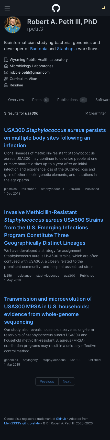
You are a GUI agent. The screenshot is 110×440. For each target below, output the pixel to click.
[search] (7, 8)
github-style (31, 423)
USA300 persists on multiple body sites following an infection (55, 138)
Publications (71, 99)
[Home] (56, 8)
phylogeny (30, 360)
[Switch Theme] (104, 8)
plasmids (10, 189)
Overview (16, 99)
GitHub (61, 419)
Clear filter (97, 113)
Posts (39, 99)
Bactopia (38, 48)
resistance (28, 189)
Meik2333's (12, 423)
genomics (11, 360)
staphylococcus (52, 189)
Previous (47, 381)
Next (67, 381)
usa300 (74, 189)
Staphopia (67, 48)
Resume (16, 85)
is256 (8, 275)
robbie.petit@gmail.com (30, 72)
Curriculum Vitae (23, 78)
